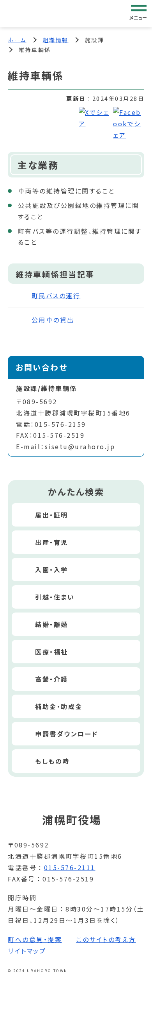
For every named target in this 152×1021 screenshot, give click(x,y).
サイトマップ (27, 950)
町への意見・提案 (35, 939)
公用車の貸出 (53, 319)
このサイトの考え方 (106, 939)
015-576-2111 (69, 867)
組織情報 (56, 40)
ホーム (17, 40)
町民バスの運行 (56, 295)
